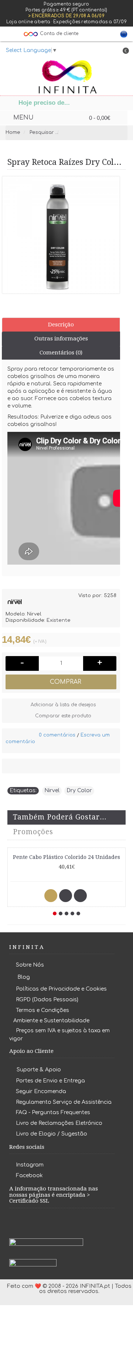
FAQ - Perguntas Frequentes (53, 1113)
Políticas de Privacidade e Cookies (61, 989)
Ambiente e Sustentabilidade (51, 1020)
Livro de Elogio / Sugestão (51, 1134)
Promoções (33, 832)
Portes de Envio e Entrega (50, 1081)
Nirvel (51, 790)
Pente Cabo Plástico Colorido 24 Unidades (66, 857)
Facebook (29, 1175)
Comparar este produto (63, 715)
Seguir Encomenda (41, 1091)
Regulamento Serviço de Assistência (64, 1102)
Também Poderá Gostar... (59, 817)
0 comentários (57, 735)
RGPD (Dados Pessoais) (47, 999)
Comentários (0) (61, 352)
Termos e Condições (42, 1010)
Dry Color (79, 790)
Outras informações (61, 338)
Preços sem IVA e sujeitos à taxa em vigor (59, 1034)
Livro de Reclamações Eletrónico (59, 1123)
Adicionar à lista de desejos (63, 704)
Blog (23, 977)
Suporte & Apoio (39, 1069)
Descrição (61, 324)
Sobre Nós (30, 965)
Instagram (30, 1165)
